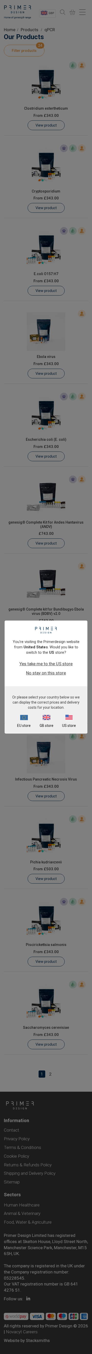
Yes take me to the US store (46, 663)
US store (69, 726)
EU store (24, 726)
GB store (46, 726)
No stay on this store (46, 672)
